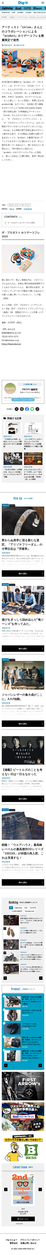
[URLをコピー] (37, 409)
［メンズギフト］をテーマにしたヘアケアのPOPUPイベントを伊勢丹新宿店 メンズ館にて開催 (33, 444)
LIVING (28, 12)
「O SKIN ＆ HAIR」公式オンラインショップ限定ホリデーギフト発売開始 (13, 442)
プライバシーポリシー (30, 1240)
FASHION (6, 12)
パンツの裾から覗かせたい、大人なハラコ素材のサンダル (31, 932)
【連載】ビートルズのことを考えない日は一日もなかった (22, 772)
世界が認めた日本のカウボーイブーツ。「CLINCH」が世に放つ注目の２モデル (31, 920)
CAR (13, 12)
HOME (4, 17)
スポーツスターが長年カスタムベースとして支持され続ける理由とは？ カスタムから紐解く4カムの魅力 (31, 957)
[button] (5, 978)
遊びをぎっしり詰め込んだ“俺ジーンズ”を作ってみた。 (23, 621)
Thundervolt (29, 911)
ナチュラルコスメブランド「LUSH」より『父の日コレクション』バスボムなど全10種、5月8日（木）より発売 (33, 474)
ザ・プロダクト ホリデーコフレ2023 (20, 223)
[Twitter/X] (17, 409)
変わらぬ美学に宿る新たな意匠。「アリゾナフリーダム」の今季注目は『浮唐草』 (22, 544)
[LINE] (32, 409)
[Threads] (22, 409)
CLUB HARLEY (17, 911)
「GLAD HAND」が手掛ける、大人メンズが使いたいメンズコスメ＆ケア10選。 (13, 473)
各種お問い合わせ (28, 1243)
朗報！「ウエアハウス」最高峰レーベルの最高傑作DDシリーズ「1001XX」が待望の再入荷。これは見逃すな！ (23, 851)
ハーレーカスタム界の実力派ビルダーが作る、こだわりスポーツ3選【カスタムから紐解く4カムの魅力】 (31, 969)
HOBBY (20, 12)
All (11, 908)
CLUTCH (33, 908)
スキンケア (14, 205)
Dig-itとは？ (11, 1240)
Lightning (5, 505)
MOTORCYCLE (40, 12)
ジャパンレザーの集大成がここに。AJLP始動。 (22, 697)
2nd (25, 908)
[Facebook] (27, 409)
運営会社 (14, 1243)
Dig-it (12, 17)
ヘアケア (26, 205)
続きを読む (23, 573)
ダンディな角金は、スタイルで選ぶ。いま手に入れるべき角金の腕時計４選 (31, 945)
